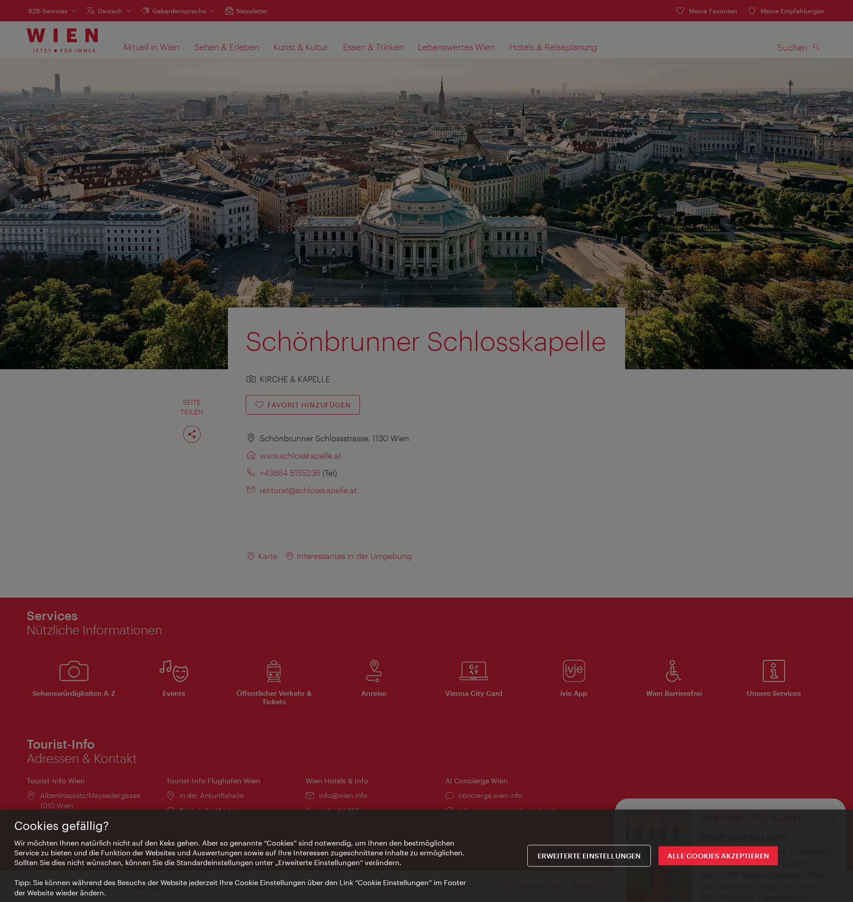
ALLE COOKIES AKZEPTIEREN (718, 856)
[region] (426, 856)
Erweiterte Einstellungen (589, 856)
